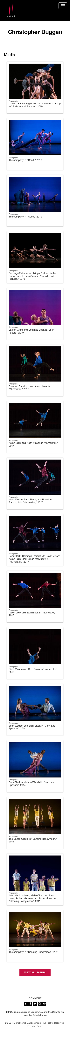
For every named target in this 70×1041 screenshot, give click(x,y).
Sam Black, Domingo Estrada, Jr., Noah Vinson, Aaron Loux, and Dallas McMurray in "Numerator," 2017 (35, 559)
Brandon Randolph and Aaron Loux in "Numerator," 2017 (29, 387)
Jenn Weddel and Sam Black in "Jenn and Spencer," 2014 (32, 727)
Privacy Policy (35, 1026)
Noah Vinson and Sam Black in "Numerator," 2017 (33, 670)
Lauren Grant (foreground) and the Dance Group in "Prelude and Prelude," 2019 (35, 105)
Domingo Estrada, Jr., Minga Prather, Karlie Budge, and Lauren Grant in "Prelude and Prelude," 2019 (32, 276)
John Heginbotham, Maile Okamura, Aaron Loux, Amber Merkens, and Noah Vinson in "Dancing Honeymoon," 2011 (32, 898)
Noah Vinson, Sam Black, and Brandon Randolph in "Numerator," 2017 (30, 501)
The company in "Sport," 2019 (25, 160)
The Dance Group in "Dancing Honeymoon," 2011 (33, 840)
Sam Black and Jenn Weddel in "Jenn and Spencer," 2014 (32, 783)
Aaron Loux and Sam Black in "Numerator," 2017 (32, 614)
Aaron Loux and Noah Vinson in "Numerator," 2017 (33, 444)
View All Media (35, 972)
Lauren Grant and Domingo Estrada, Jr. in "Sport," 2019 (31, 331)
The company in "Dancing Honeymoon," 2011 (34, 951)
